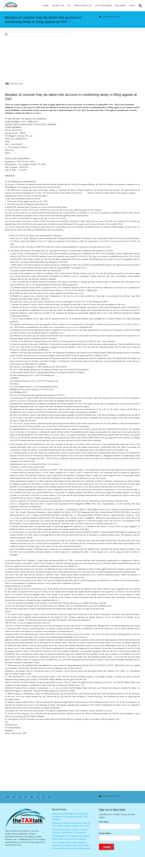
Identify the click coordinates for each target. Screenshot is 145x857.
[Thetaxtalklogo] (11, 5)
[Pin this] (32, 797)
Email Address (105, 833)
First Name (104, 822)
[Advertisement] (107, 58)
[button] (65, 5)
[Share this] (14, 797)
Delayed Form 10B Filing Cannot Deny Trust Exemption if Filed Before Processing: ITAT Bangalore (70, 816)
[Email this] (8, 797)
